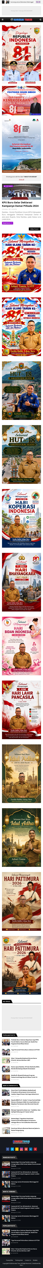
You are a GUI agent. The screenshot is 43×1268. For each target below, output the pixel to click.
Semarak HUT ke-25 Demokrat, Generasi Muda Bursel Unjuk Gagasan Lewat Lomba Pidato (25, 1174)
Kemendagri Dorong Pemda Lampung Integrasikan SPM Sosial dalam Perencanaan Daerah (26, 1164)
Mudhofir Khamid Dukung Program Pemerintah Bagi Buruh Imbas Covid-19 (24, 1076)
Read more (6, 223)
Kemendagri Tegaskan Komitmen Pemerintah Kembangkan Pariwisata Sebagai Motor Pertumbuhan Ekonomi (24, 1120)
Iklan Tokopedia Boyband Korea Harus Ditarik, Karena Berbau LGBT (24, 1059)
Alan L (21, 1265)
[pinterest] (35, 1149)
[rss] (16, 1149)
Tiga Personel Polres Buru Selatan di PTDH (25, 1050)
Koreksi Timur (17, 1263)
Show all (21, 179)
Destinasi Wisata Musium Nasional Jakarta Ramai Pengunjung (25, 1129)
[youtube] (26, 1149)
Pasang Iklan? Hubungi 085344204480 (21, 11)
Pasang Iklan (9, 1260)
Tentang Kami (19, 1260)
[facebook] (7, 1149)
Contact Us (28, 1260)
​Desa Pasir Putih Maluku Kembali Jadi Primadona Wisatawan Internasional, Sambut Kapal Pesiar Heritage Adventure (25, 1092)
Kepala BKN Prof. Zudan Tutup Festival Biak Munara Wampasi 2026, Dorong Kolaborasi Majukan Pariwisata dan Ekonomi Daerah (25, 1102)
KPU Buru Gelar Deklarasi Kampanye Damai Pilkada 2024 (20, 204)
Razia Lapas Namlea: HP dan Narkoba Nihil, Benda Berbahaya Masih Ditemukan (25, 1068)
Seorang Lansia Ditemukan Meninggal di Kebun (24, 1183)
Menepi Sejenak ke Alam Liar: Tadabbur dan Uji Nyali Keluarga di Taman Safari (25, 1111)
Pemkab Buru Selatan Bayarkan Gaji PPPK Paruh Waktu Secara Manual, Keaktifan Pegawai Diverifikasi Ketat (25, 1042)
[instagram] (21, 1149)
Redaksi (5, 209)
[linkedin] (30, 1149)
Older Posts (34, 229)
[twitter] (12, 1149)
